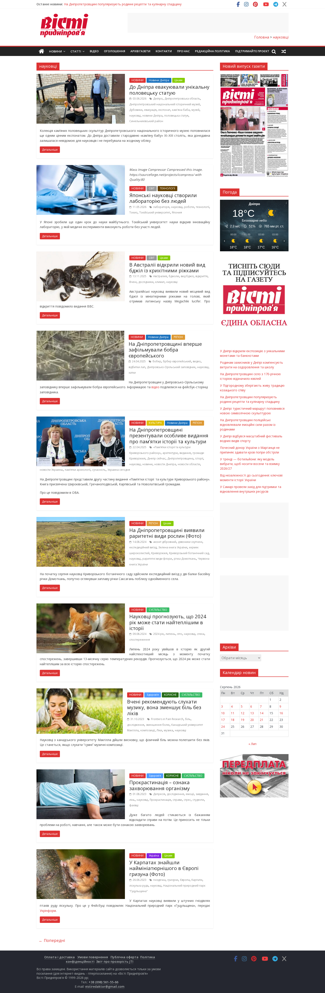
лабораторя (161, 207)
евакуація (150, 110)
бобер (157, 361)
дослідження (135, 725)
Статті (76, 51)
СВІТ (152, 188)
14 (261, 713)
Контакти (164, 51)
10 (223, 713)
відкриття (201, 276)
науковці (135, 115)
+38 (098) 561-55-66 (103, 982)
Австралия (160, 276)
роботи (189, 207)
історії (199, 458)
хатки (132, 373)
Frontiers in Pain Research (167, 719)
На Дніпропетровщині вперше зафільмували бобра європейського (165, 349)
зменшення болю (158, 725)
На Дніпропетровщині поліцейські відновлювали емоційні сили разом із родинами (247, 424)
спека (200, 634)
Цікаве (178, 80)
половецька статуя (176, 115)
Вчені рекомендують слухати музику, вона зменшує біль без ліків (164, 707)
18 (232, 720)
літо (179, 634)
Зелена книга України (172, 547)
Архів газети (140, 51)
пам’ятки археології (77, 470)
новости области (189, 464)
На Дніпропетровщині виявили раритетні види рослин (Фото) (167, 533)
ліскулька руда (138, 885)
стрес (187, 800)
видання (185, 453)
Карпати (196, 880)
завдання (202, 794)
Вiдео (94, 51)
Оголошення (114, 51)
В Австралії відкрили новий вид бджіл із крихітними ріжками (167, 267)
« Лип (252, 744)
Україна (154, 855)
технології (202, 207)
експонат (164, 110)
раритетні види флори (157, 559)
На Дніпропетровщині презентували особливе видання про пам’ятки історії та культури (168, 435)
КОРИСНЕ (170, 695)
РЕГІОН (178, 337)
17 (223, 720)
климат (159, 282)
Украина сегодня (118, 470)
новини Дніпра (152, 115)
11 (232, 713)
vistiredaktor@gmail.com (104, 986)
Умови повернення (92, 957)
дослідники (145, 282)
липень (170, 634)
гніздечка (159, 880)
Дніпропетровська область (182, 98)
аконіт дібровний (164, 542)
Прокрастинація (160, 800)
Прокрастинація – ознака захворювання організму (159, 785)
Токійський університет (154, 212)
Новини (55, 51)
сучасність (99, 470)
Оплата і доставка (59, 957)
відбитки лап (137, 367)
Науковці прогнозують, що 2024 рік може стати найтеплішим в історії (167, 622)
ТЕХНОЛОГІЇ (167, 188)
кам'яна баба (181, 110)
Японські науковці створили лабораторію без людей (163, 198)
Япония (177, 212)
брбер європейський (177, 361)
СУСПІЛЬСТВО (158, 610)
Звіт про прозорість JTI (114, 961)
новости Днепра (165, 464)
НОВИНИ (137, 80)
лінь (132, 800)
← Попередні (52, 940)
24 (223, 726)
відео (155, 387)
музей (195, 110)
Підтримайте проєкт (252, 51)
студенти (198, 800)
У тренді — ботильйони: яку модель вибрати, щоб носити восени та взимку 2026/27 (250, 464)
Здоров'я (153, 695)
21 (261, 720)
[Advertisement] (208, 23)
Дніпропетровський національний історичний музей (164, 104)
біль (188, 719)
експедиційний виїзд (143, 547)
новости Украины (51, 470)
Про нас (183, 51)
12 (242, 713)
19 (242, 720)
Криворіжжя (159, 553)
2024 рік (158, 634)
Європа (185, 880)
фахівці (133, 805)
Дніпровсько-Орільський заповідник (171, 367)
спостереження (139, 640)
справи (177, 800)
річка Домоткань (185, 559)
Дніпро (158, 98)
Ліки (159, 730)
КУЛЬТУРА (155, 423)
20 (252, 720)
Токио (133, 212)
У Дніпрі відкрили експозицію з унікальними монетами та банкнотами (116, 4)
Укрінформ (48, 910)
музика (168, 730)
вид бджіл (187, 276)
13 (252, 713)
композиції (147, 730)
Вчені (133, 282)
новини (147, 464)
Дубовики (135, 110)
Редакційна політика (212, 51)
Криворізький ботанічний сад (189, 553)
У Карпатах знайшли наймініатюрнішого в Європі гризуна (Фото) (164, 868)
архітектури (170, 453)
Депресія (159, 794)
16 (281, 713)
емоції (190, 794)
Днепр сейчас (156, 458)
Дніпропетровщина (180, 458)
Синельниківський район (146, 121)
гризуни (172, 880)
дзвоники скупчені (190, 542)
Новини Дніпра (159, 80)
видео (197, 361)
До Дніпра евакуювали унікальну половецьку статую (169, 89)
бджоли (174, 276)
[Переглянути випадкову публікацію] (284, 51)
